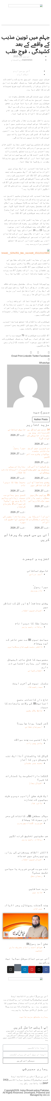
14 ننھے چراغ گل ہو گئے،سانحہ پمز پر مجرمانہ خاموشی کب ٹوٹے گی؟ (38, 434)
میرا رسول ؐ (19, 448)
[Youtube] (31, 969)
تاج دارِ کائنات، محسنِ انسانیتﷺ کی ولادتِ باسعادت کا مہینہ (26, 703)
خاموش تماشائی (17, 429)
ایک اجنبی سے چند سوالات (31, 739)
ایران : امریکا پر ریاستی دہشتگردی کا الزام (38, 519)
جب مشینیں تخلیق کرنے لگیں (28, 835)
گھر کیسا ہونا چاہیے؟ (32, 723)
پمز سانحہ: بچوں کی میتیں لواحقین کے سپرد (14, 519)
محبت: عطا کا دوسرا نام (31, 623)
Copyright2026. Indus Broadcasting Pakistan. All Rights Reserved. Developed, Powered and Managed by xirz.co (26, 1092)
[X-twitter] (38, 969)
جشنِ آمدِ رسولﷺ (37, 943)
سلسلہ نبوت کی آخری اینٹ (30, 683)
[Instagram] (10, 969)
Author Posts (41, 419)
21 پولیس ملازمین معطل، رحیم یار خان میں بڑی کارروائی (38, 498)
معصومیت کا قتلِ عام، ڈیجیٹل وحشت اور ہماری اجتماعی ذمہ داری (27, 663)
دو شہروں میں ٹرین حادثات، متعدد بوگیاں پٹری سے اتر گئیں (38, 452)
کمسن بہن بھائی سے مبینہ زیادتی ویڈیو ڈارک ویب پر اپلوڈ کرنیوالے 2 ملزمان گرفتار (13, 501)
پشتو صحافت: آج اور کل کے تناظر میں (38, 483)
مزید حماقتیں (38, 888)
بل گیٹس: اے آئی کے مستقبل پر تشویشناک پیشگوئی (38, 469)
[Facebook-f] (46, 969)
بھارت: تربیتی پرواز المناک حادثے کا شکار (13, 469)
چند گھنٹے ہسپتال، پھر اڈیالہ (26, 905)
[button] (25, 25)
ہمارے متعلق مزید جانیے (34, 1017)
